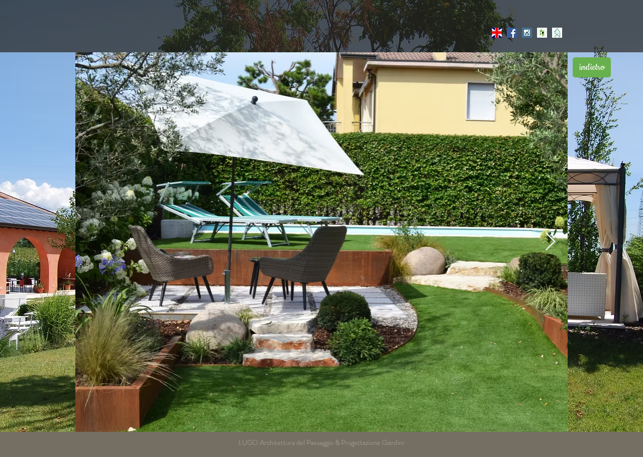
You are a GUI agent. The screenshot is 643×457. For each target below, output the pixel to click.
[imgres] (557, 33)
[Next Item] (550, 242)
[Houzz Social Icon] (542, 33)
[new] (497, 33)
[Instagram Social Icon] (527, 33)
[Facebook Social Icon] (512, 33)
